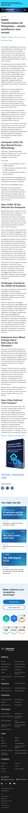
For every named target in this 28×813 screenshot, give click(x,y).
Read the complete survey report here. (13, 435)
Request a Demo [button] (14, 602)
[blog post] (14, 517)
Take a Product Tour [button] (14, 607)
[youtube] (14, 783)
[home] (7, 10)
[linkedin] (2, 783)
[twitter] (6, 783)
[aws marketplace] (21, 779)
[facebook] (10, 783)
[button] (26, 4)
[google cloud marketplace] (7, 779)
